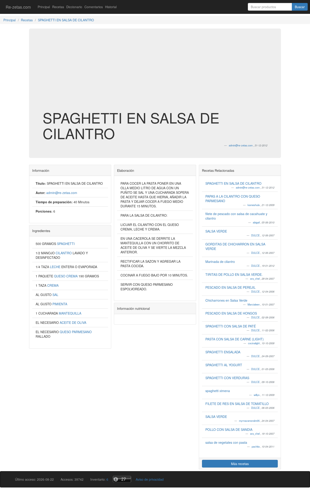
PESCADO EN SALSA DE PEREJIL (230, 287)
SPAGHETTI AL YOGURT (223, 365)
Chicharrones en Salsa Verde (226, 300)
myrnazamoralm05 (249, 420)
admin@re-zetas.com (248, 187)
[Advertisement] (155, 73)
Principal (44, 7)
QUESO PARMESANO (76, 332)
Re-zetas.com (18, 7)
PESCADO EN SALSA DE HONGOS (231, 313)
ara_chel (255, 278)
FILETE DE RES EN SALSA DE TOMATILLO (237, 403)
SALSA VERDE (216, 231)
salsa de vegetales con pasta (226, 442)
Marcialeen (254, 304)
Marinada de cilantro (220, 261)
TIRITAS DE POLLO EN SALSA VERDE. (234, 274)
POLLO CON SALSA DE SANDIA (228, 429)
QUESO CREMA (66, 276)
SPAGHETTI (66, 243)
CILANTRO (64, 253)
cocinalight (254, 343)
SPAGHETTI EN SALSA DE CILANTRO (233, 183)
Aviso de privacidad (150, 479)
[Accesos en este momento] (122, 479)
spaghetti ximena (217, 390)
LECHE (55, 266)
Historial (111, 7)
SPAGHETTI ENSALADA (222, 352)
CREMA (53, 285)
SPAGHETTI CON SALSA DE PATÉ (230, 326)
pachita (256, 446)
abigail (256, 222)
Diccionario (74, 7)
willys (257, 395)
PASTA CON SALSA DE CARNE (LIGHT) (234, 339)
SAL (55, 294)
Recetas (58, 7)
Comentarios (93, 7)
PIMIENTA (59, 304)
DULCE (255, 235)
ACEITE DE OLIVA (73, 322)
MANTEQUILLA (70, 313)
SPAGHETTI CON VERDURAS (227, 378)
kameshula (254, 205)
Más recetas (240, 463)
